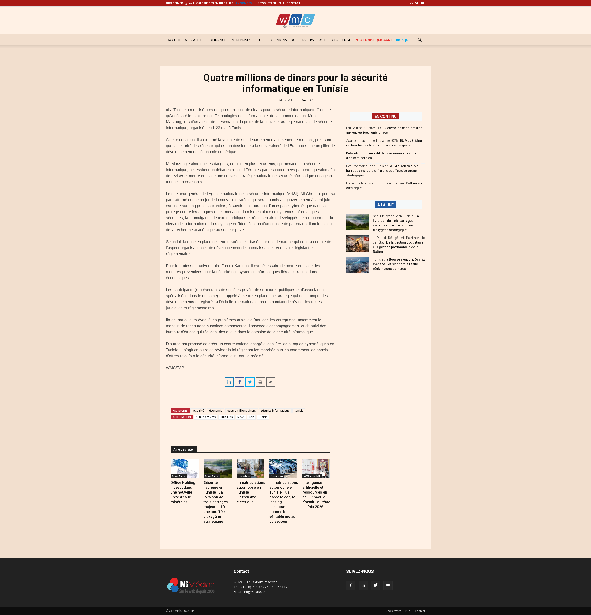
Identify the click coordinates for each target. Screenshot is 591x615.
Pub (407, 611)
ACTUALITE (193, 40)
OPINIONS (279, 40)
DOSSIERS (298, 40)
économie (215, 411)
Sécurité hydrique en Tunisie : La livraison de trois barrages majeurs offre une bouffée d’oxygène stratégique (216, 502)
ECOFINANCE (216, 40)
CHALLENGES (342, 40)
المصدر (190, 3)
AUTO (323, 40)
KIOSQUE (403, 40)
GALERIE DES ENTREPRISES (214, 3)
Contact (420, 611)
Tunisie (263, 417)
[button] (419, 39)
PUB (281, 3)
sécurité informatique (275, 411)
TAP (310, 100)
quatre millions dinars (241, 411)
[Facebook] (405, 3)
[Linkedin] (410, 3)
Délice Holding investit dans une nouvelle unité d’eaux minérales (183, 492)
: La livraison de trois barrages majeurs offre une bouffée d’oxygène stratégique (382, 170)
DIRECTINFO (174, 3)
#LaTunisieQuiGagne (374, 40)
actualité (198, 411)
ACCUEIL (174, 40)
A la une (385, 205)
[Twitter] (416, 3)
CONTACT (293, 3)
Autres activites (206, 417)
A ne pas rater (183, 449)
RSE (313, 40)
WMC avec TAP (312, 476)
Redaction (244, 476)
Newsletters (393, 611)
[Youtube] (422, 3)
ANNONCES (243, 3)
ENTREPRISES (240, 40)
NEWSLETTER (266, 3)
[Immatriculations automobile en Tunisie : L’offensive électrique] (251, 468)
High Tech (226, 417)
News (240, 417)
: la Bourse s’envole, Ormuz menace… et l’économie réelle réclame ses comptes (399, 264)
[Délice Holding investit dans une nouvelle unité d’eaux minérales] (185, 468)
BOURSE (260, 40)
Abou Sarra (178, 476)
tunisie (299, 411)
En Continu (386, 116)
